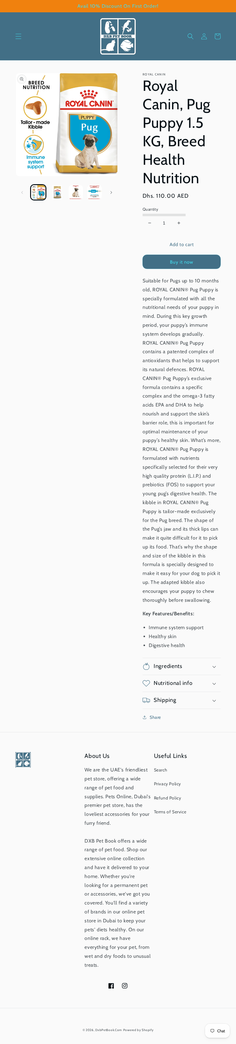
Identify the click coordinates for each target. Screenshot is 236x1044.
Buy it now (181, 262)
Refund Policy (167, 798)
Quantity (150, 209)
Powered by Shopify (138, 1030)
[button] (18, 36)
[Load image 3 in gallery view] (76, 192)
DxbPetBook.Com (108, 1030)
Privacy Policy (167, 784)
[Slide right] (111, 192)
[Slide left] (22, 192)
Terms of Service (170, 812)
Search (160, 770)
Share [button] (155, 717)
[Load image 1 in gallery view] (38, 192)
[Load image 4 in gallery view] (94, 192)
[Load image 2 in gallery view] (57, 192)
